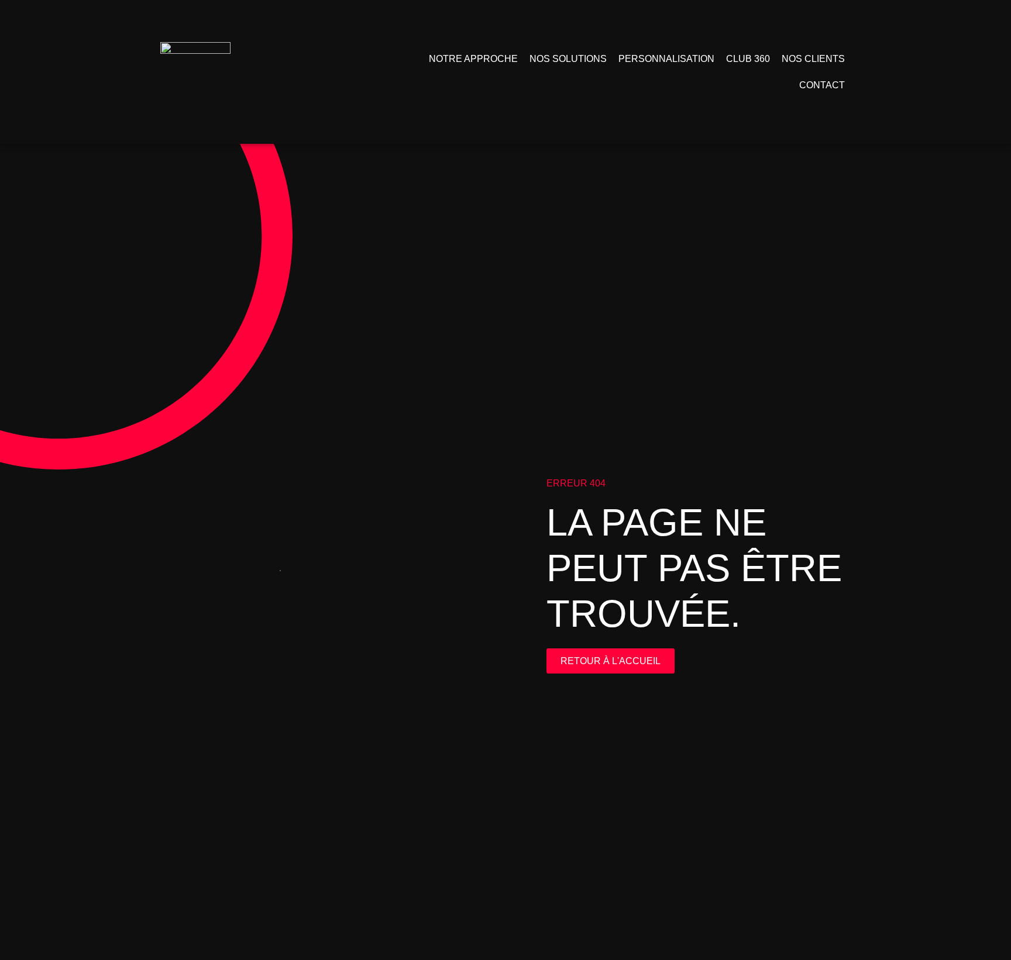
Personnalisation (666, 59)
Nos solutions (568, 59)
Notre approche (473, 59)
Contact (822, 85)
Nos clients (813, 59)
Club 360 (748, 59)
